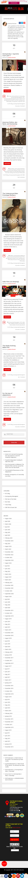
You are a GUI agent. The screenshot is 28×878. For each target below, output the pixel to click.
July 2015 (7, 733)
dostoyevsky (17, 255)
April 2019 (7, 627)
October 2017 (8, 660)
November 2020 (9, 588)
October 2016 (8, 691)
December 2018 (9, 632)
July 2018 (7, 641)
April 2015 (7, 741)
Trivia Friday (8, 504)
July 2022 (7, 566)
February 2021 (8, 582)
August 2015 (8, 730)
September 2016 (9, 694)
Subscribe (14, 442)
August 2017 (8, 666)
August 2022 (8, 563)
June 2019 (7, 621)
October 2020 (8, 591)
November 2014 (9, 747)
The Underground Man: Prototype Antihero (10, 194)
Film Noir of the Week (10, 499)
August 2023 (8, 546)
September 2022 (9, 560)
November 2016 (9, 688)
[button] (14, 2)
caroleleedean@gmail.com (16, 812)
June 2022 (7, 568)
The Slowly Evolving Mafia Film (9, 346)
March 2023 (8, 549)
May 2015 (7, 738)
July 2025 (7, 527)
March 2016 (8, 710)
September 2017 (9, 663)
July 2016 (7, 699)
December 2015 (9, 719)
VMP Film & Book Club (11, 507)
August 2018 (8, 638)
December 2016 (9, 685)
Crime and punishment (14, 96)
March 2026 (8, 524)
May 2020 (7, 605)
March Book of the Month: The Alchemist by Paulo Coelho (14, 759)
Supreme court (21, 101)
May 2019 (7, 624)
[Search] (5, 434)
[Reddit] (14, 876)
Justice (17, 98)
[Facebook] (6, 876)
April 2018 (7, 646)
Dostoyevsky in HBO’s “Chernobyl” (14, 770)
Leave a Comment (21, 106)
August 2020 (8, 596)
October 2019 (8, 613)
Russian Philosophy (20, 172)
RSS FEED (23, 175)
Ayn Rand (12, 168)
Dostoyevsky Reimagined (10, 98)
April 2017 (7, 677)
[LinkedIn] (22, 876)
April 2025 (7, 535)
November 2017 (9, 657)
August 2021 (8, 577)
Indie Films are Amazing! (10, 282)
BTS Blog (11, 103)
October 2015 (8, 724)
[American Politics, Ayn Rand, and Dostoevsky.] (14, 136)
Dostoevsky (21, 96)
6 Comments (22, 177)
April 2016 (7, 708)
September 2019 (9, 616)
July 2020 (7, 599)
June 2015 (7, 735)
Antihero (12, 255)
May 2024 (7, 543)
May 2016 (7, 705)
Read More (7, 91)
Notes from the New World (16, 171)
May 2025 (7, 532)
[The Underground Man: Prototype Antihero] (14, 215)
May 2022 (7, 571)
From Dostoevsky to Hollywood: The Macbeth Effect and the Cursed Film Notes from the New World (14, 466)
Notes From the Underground (17, 100)
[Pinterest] (18, 876)
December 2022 (9, 552)
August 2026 (8, 518)
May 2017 (7, 674)
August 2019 (8, 618)
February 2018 (8, 652)
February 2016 (8, 713)
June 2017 (7, 671)
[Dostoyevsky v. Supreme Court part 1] (14, 65)
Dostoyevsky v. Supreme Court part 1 (10, 54)
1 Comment (22, 377)
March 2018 (8, 649)
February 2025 (8, 538)
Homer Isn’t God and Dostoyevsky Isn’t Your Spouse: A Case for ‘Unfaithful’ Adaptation (14, 455)
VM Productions (9, 758)
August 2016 (8, 696)
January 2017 (8, 682)
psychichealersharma (10, 763)
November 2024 (9, 540)
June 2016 (7, 702)
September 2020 (9, 593)
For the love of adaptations (7, 394)
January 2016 (8, 716)
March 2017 (8, 680)
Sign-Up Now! (14, 839)
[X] (10, 876)
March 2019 (8, 630)
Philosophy (8, 101)
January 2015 (8, 744)
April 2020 (7, 607)
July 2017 (7, 669)
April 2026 (7, 521)
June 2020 (7, 602)
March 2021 (8, 579)
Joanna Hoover (12, 57)
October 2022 (8, 557)
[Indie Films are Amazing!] (14, 291)
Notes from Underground (18, 258)
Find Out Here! (14, 2)
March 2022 (8, 574)
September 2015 (9, 727)
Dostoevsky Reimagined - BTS (17, 97)
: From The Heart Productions (16, 803)
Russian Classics (17, 259)
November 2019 (9, 610)
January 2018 (8, 655)
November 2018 (9, 635)
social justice (15, 101)
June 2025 (7, 529)
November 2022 (9, 554)
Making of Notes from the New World (16, 256)
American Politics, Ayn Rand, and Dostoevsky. (10, 123)
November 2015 (9, 721)
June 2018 (7, 644)
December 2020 (9, 585)
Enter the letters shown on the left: (15, 847)
